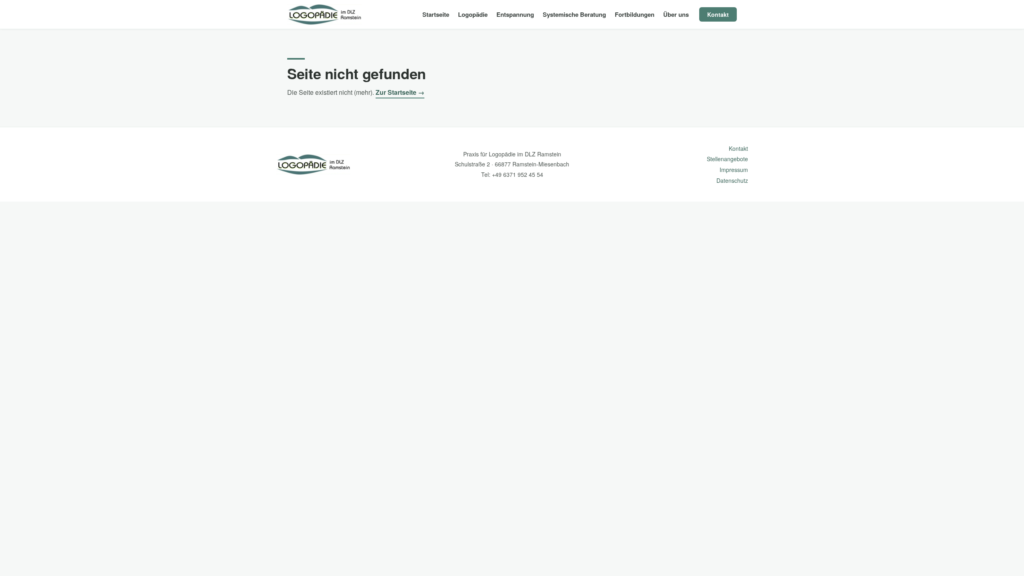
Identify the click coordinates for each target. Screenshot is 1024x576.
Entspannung (515, 14)
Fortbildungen (634, 14)
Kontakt (718, 14)
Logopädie (473, 14)
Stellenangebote (727, 159)
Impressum (734, 170)
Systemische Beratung (574, 14)
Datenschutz (732, 180)
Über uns (676, 14)
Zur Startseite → (400, 92)
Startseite (435, 14)
